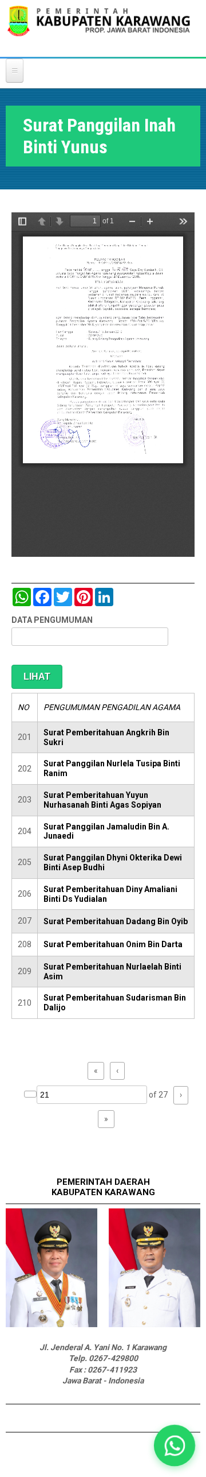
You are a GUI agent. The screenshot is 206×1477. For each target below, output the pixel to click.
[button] (174, 1445)
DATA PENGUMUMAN (52, 620)
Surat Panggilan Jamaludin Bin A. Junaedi (106, 831)
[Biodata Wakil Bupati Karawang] (154, 1324)
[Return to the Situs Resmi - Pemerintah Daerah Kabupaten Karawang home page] (99, 28)
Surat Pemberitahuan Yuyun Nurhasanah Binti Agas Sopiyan (102, 799)
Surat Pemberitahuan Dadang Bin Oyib (115, 921)
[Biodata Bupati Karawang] (51, 1324)
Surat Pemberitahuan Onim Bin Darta (113, 944)
